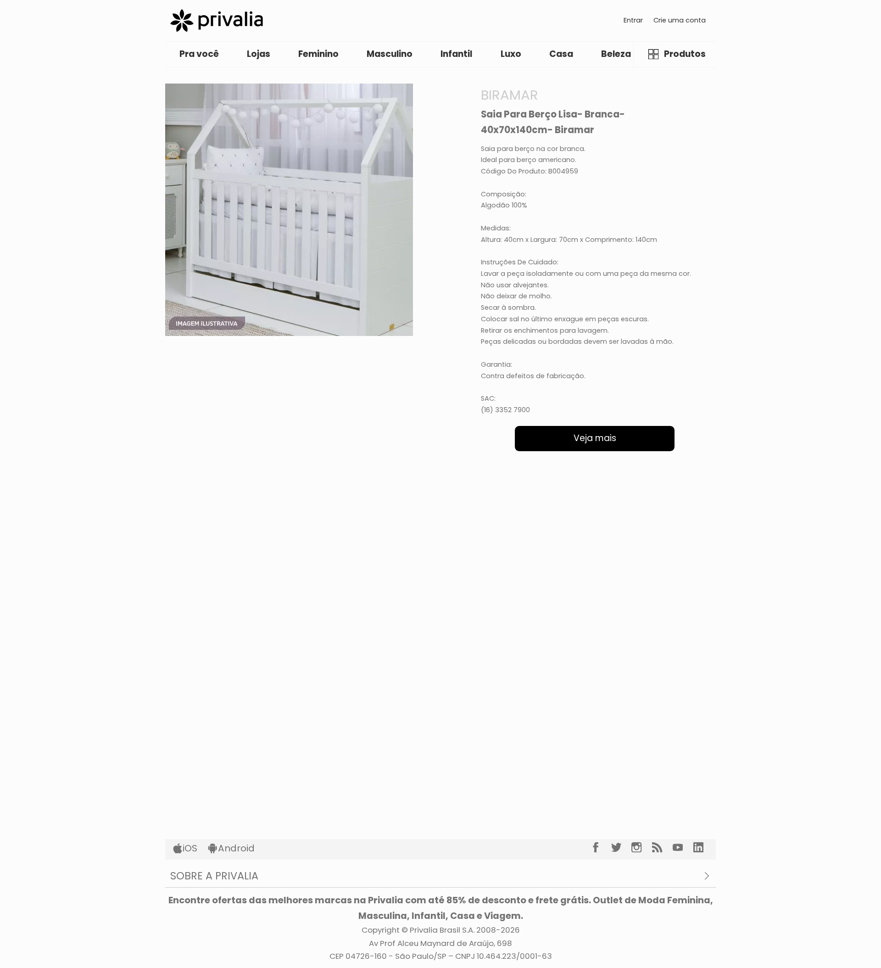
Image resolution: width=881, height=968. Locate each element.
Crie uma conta (679, 20)
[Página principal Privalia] (216, 20)
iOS (190, 848)
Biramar (509, 94)
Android (236, 848)
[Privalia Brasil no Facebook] (601, 847)
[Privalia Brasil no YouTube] (683, 847)
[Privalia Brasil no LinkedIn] (703, 847)
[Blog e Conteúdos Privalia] (662, 847)
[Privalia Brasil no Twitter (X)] (621, 847)
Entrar (633, 20)
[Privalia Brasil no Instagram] (641, 847)
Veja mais (595, 438)
